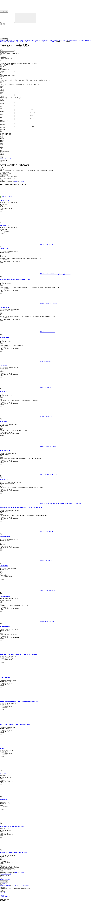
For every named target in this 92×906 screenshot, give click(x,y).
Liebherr (43, 41)
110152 (2, 748)
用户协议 (21, 181)
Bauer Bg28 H (4, 225)
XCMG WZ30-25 (5, 596)
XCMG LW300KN (5, 536)
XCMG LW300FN (5, 626)
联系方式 (9, 879)
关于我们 (2, 879)
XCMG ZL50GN (4, 337)
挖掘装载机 (56, 40)
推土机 (45, 40)
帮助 (6, 879)
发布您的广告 (4, 175)
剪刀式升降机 (40, 40)
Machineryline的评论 (20, 885)
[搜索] (25, 18)
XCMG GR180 (4, 566)
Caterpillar (19, 41)
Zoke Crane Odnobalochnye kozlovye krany (13, 852)
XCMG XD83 (4, 365)
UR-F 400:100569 (5, 677)
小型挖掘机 (22, 40)
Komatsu (39, 41)
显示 (2, 157)
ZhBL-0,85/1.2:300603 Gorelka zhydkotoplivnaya (15, 724)
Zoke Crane (3, 773)
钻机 (76, 40)
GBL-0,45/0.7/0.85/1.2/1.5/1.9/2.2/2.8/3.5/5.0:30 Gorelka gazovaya (19, 701)
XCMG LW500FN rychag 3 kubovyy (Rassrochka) (15, 279)
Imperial (5, 883)
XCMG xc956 (4, 249)
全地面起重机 (34, 40)
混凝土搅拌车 (81, 40)
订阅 (2, 180)
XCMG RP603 (4, 479)
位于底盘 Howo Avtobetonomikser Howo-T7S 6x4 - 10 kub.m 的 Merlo (21, 507)
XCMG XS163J (4, 391)
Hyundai (32, 41)
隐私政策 (16, 181)
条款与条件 (2, 885)
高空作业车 (6, 41)
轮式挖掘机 (50, 40)
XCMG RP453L (4, 307)
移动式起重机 (62, 40)
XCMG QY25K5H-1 (5, 450)
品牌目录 (27, 885)
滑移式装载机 (88, 40)
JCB (35, 41)
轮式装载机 (27, 40)
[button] (46, 31)
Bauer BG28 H (4, 200)
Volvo (49, 41)
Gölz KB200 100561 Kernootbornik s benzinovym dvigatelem (19, 654)
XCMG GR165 (4, 421)
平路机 (1, 41)
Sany (46, 41)
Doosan (24, 41)
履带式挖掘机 (15, 40)
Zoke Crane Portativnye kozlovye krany (12, 826)
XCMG (52, 41)
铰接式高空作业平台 (70, 40)
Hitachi (28, 41)
